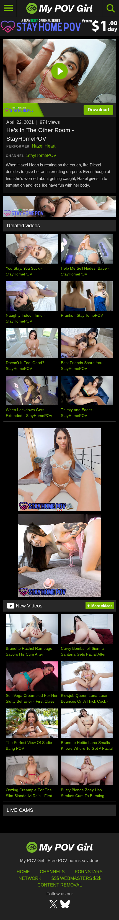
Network (30, 878)
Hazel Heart (43, 146)
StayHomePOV (41, 155)
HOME (23, 871)
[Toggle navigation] (8, 8)
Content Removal (59, 885)
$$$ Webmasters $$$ (76, 878)
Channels (52, 871)
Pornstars (89, 871)
